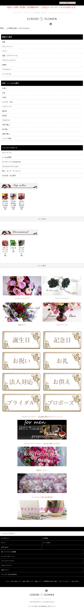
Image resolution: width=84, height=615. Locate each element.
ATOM (76, 581)
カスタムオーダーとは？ (10, 166)
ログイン (3, 542)
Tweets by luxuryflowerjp (42, 584)
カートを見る (46, 542)
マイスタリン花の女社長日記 (9, 574)
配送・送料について (28, 581)
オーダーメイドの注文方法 (11, 162)
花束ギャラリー (5, 569)
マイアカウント (5, 538)
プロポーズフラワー (6, 565)
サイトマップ (6, 153)
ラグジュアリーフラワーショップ (42, 598)
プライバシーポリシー (64, 581)
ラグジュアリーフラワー (7, 560)
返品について (38, 581)
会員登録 (45, 538)
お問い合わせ (4, 547)
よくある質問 (6, 157)
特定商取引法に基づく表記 (50, 581)
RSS (73, 581)
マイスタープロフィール (7, 556)
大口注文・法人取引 (9, 175)
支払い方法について (16, 581)
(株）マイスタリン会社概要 (8, 551)
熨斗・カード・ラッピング (11, 171)
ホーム (7, 581)
